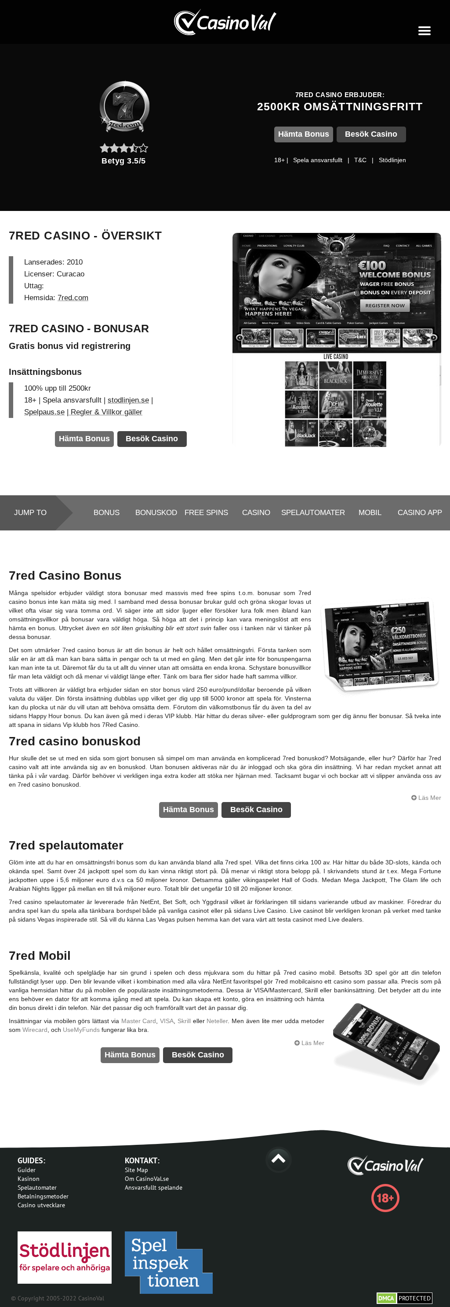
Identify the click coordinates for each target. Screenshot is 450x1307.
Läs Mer (429, 797)
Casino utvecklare (41, 1205)
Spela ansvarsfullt (317, 159)
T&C (360, 159)
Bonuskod (156, 512)
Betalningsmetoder (43, 1196)
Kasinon (29, 1179)
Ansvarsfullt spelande (153, 1187)
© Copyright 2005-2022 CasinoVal (57, 1298)
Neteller (217, 1020)
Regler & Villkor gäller (105, 412)
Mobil (370, 512)
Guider (27, 1170)
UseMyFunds (81, 1029)
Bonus (107, 512)
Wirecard (34, 1029)
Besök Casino (371, 134)
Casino (256, 512)
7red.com (73, 298)
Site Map (136, 1170)
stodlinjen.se (128, 400)
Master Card (138, 1020)
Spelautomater (313, 512)
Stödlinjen (392, 159)
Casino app (420, 512)
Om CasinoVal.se (147, 1179)
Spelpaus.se (44, 412)
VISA (167, 1020)
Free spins (206, 512)
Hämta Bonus (303, 134)
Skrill (184, 1020)
